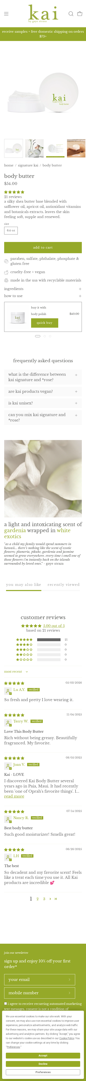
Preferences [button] (13, 1047)
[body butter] (13, 148)
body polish (38, 314)
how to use (13, 296)
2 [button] (38, 899)
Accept (43, 1055)
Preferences (43, 1072)
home (9, 165)
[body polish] (18, 317)
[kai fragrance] (43, 13)
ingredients (13, 289)
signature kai (28, 165)
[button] (70, 14)
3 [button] (44, 899)
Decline (43, 1063)
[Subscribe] (69, 979)
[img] (14, 683)
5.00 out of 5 (54, 626)
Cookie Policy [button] (66, 1038)
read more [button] (14, 796)
